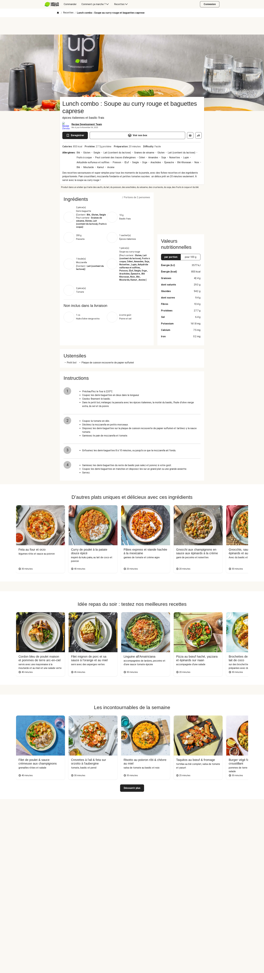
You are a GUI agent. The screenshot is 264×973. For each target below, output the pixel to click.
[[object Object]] (190, 135)
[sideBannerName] (181, 211)
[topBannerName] (132, 26)
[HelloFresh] (52, 4)
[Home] (58, 13)
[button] (107, 199)
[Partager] (198, 135)
